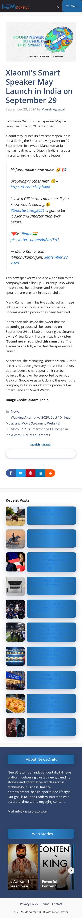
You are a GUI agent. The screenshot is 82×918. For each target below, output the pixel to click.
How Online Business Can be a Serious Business (52, 582)
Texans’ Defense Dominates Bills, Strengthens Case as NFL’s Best (52, 607)
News (15, 411)
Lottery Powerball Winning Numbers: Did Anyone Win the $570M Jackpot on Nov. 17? (51, 656)
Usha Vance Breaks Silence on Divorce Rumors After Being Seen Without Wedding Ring (51, 562)
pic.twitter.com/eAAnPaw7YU (34, 239)
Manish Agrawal (40, 444)
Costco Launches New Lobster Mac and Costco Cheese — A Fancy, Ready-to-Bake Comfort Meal (51, 703)
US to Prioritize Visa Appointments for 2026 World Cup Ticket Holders (50, 678)
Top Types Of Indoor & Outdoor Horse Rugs (48, 512)
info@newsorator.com (31, 811)
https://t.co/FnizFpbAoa (30, 186)
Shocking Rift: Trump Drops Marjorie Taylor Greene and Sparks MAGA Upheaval (51, 725)
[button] (57, 6)
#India (26, 233)
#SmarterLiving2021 (27, 210)
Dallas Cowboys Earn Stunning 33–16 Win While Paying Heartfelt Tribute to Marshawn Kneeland (51, 632)
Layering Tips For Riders (49, 533)
